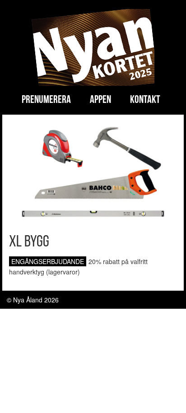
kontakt (145, 100)
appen (100, 100)
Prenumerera (46, 100)
